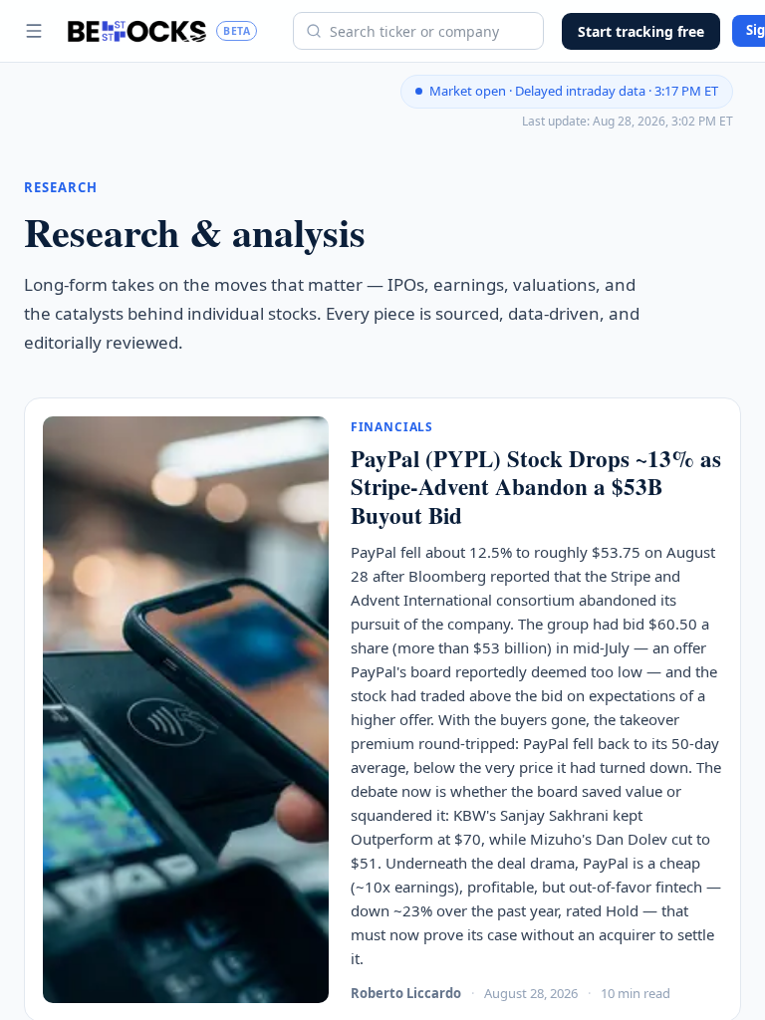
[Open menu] (34, 31)
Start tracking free (641, 31)
